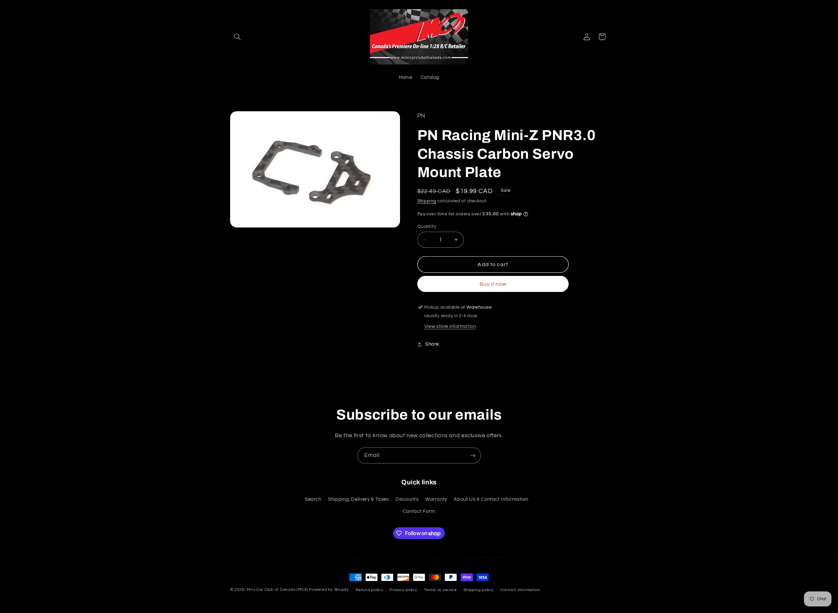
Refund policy (369, 590)
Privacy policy (403, 590)
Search (313, 498)
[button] (237, 36)
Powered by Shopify (329, 589)
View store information (450, 326)
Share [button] (432, 344)
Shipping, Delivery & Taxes (358, 498)
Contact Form (419, 511)
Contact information (520, 590)
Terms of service (440, 590)
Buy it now (493, 284)
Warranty (436, 498)
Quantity (426, 226)
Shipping (426, 201)
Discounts (407, 498)
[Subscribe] (473, 455)
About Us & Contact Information (491, 498)
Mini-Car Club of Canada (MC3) (277, 589)
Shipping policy (478, 590)
